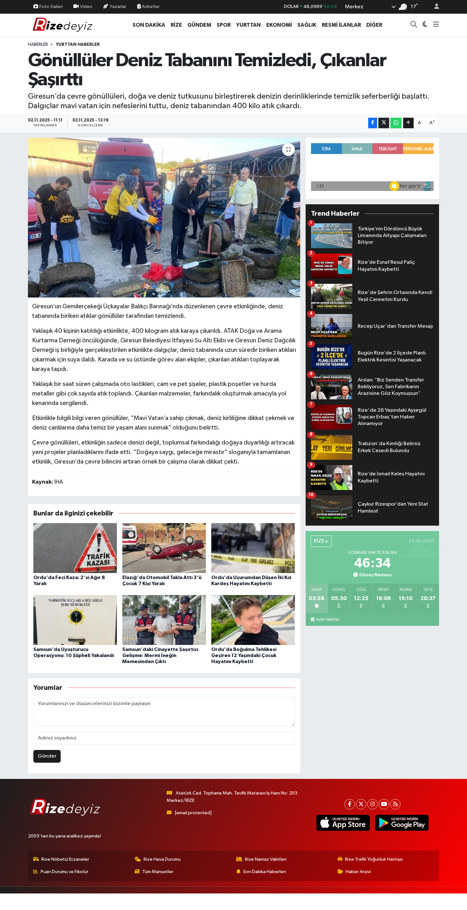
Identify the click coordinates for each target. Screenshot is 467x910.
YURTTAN (248, 25)
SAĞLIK (306, 25)
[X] (361, 804)
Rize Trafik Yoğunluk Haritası (374, 859)
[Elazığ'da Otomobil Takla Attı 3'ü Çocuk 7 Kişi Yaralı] (164, 548)
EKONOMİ (279, 25)
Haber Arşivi (358, 871)
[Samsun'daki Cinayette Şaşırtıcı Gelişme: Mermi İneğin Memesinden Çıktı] (164, 620)
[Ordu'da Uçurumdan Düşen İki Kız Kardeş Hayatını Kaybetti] (253, 548)
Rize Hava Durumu (162, 859)
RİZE (176, 25)
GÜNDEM (199, 25)
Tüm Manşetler (157, 871)
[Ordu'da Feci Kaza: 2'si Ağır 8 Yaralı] (75, 548)
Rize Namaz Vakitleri (266, 859)
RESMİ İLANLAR (341, 25)
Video (86, 6)
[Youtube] (384, 804)
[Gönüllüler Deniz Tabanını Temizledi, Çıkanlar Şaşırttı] (164, 218)
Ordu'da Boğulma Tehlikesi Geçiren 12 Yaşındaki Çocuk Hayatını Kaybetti (243, 655)
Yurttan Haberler (78, 44)
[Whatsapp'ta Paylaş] (396, 123)
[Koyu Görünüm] (425, 25)
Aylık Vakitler (327, 619)
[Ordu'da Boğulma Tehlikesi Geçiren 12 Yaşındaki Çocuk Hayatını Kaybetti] (253, 620)
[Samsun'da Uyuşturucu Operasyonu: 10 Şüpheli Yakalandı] (75, 620)
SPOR (224, 25)
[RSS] (395, 804)
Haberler (38, 44)
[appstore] (343, 823)
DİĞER (374, 25)
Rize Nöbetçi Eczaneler (65, 859)
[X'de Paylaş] (383, 123)
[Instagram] (372, 804)
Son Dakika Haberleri (264, 871)
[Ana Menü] (436, 25)
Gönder (47, 756)
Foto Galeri (51, 6)
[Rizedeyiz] (63, 24)
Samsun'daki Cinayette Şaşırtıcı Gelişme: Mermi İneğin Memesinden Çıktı (160, 655)
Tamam (433, 901)
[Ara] (414, 25)
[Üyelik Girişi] (434, 7)
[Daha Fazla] (408, 123)
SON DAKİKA (148, 25)
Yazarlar (118, 6)
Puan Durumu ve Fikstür (64, 871)
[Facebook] (349, 804)
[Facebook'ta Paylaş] (372, 123)
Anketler (150, 6)
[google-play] (402, 823)
